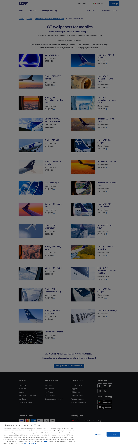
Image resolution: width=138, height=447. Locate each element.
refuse (46, 441)
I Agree (113, 434)
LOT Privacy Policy (30, 443)
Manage (98, 434)
